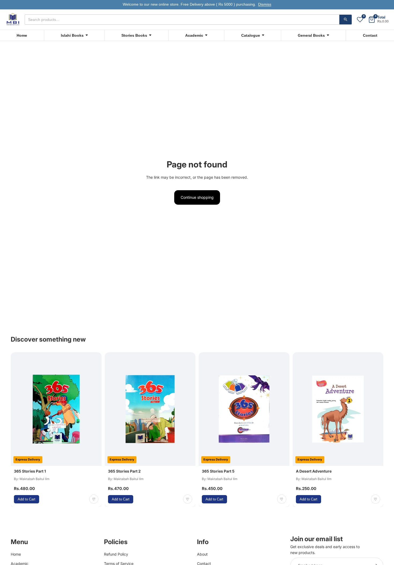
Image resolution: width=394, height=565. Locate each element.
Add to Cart (26, 499)
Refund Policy (116, 554)
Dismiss (264, 4)
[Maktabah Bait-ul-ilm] (12, 19)
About (202, 554)
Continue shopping (197, 197)
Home (22, 35)
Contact (370, 35)
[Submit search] (345, 19)
